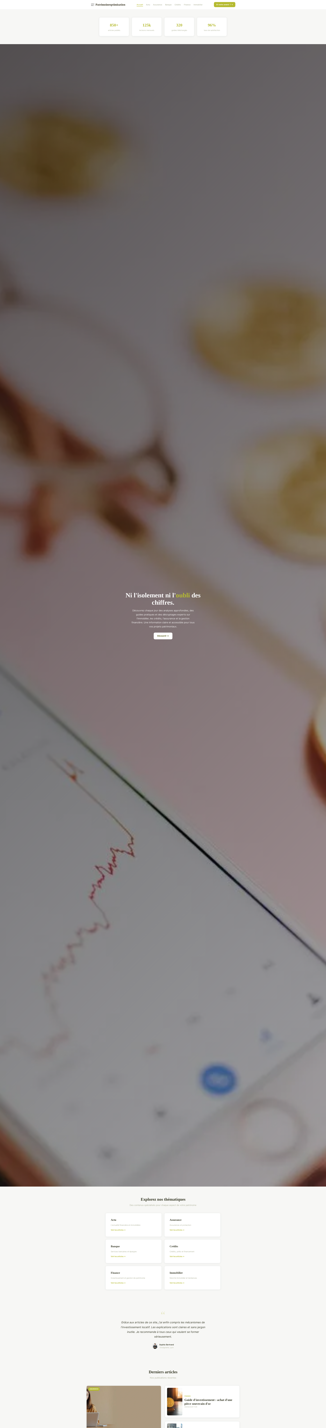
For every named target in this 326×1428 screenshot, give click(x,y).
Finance (187, 5)
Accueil (140, 5)
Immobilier (198, 5)
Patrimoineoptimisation (108, 4)
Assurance (157, 5)
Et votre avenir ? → (224, 4)
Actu (148, 5)
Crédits (178, 5)
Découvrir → (163, 636)
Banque (168, 5)
